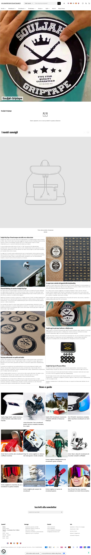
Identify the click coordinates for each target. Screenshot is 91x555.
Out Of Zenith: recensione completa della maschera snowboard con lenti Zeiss (78, 418)
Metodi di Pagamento (75, 533)
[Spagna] (76, 3)
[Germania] (71, 3)
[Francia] (68, 3)
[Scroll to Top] (88, 547)
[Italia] (73, 3)
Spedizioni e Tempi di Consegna (77, 526)
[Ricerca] (59, 3)
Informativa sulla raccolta (32, 553)
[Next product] (88, 132)
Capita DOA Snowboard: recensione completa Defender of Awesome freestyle (56, 418)
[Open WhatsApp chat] (4, 551)
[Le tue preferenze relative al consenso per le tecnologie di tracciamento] (88, 552)
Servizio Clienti (73, 531)
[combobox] (42, 3)
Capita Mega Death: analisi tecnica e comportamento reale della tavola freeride (11, 418)
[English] (78, 3)
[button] (89, 3)
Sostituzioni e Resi (74, 529)
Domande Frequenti (74, 535)
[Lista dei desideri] (83, 3)
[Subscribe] (61, 512)
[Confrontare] (86, 3)
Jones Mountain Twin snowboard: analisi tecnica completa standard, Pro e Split (33, 424)
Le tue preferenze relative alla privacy (51, 553)
